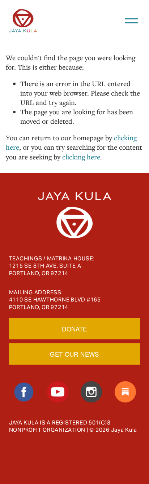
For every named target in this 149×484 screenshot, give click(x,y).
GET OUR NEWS (74, 353)
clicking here (81, 156)
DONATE (74, 328)
